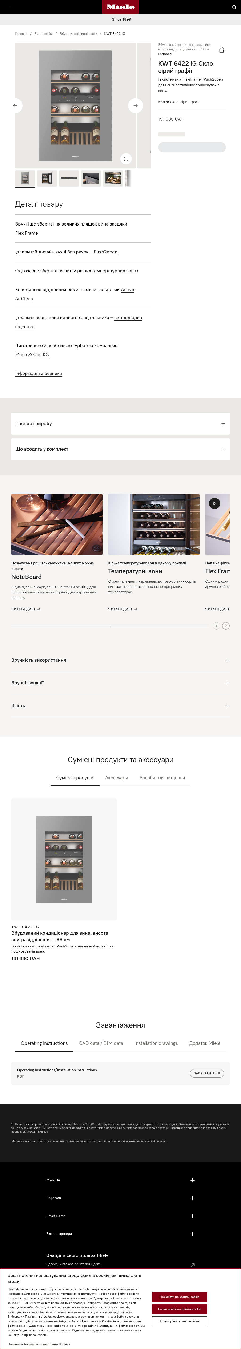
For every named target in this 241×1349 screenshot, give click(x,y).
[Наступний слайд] (135, 105)
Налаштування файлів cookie (179, 1321)
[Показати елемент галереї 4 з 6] (91, 179)
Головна (21, 33)
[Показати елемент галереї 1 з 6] (25, 179)
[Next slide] (226, 626)
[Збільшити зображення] (126, 158)
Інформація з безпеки (38, 373)
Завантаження (207, 1073)
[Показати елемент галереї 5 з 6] (113, 179)
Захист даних (49, 1344)
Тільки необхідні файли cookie (179, 1309)
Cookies (64, 1344)
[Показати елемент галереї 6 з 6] (135, 179)
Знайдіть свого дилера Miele (77, 1255)
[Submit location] (193, 1265)
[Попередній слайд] (15, 105)
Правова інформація (23, 1344)
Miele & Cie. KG (32, 354)
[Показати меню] (10, 7)
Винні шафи (43, 33)
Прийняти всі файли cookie (179, 1296)
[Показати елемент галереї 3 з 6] (69, 179)
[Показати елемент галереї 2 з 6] (47, 179)
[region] (83, 105)
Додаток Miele (205, 1043)
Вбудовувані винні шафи (78, 33)
